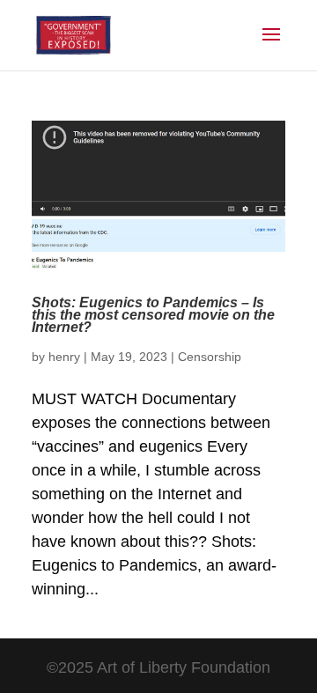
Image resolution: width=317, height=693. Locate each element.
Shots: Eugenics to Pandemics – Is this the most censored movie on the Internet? (153, 315)
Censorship (209, 357)
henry (64, 357)
